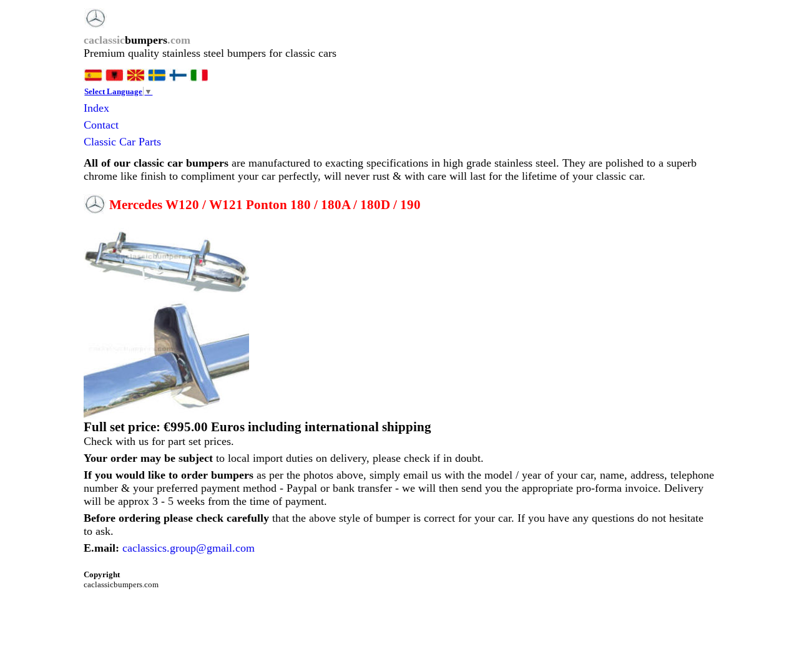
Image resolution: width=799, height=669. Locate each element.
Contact (101, 125)
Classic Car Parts (122, 141)
